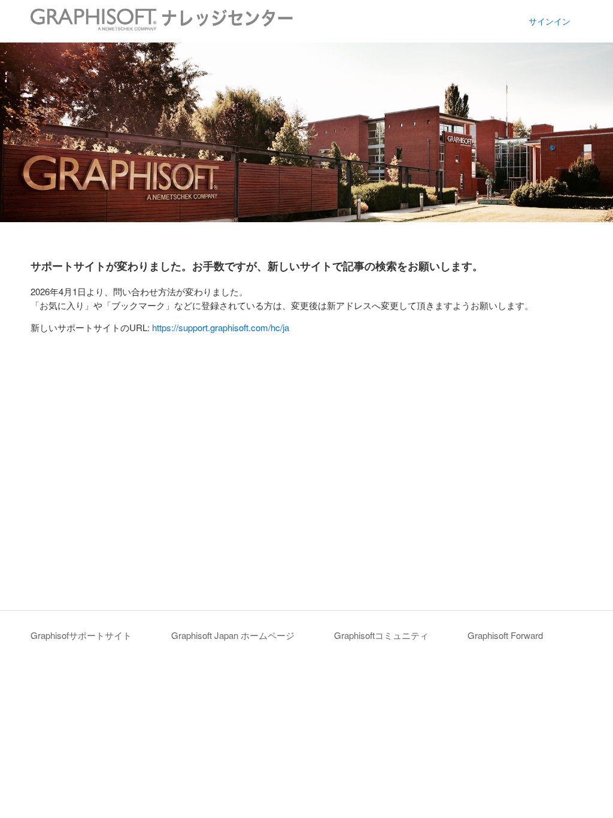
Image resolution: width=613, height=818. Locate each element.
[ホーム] (161, 26)
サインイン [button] (549, 21)
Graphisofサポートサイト (81, 635)
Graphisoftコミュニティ (381, 635)
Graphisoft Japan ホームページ (233, 635)
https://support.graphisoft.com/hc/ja (220, 327)
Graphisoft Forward (505, 635)
